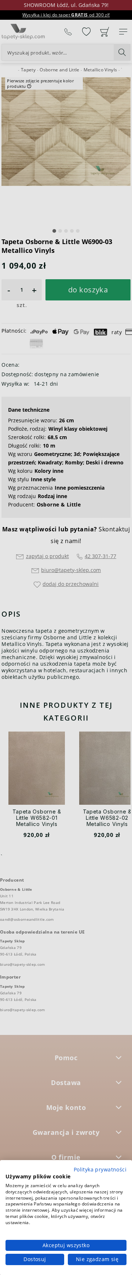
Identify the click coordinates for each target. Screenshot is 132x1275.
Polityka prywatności (100, 1169)
